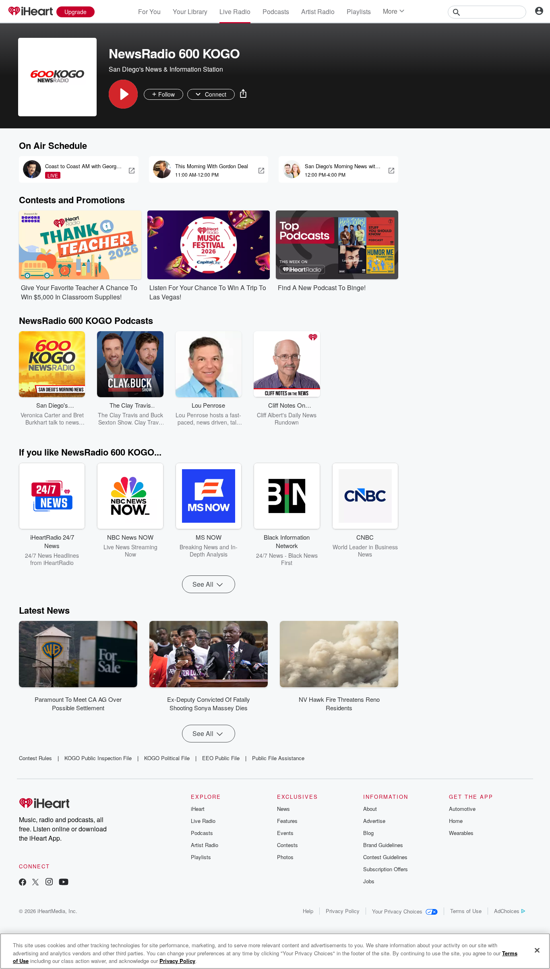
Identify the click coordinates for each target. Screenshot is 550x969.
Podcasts (276, 11)
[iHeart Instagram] (49, 882)
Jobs (368, 881)
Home (456, 821)
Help (308, 911)
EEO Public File (221, 758)
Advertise (374, 821)
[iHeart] (30, 12)
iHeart (198, 808)
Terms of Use (466, 911)
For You (149, 11)
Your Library (190, 11)
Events (285, 833)
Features (287, 821)
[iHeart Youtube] (63, 882)
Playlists (359, 11)
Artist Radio (318, 11)
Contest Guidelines (385, 857)
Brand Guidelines (383, 845)
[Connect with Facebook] (22, 882)
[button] (123, 94)
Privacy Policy (343, 911)
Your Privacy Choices (397, 911)
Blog (368, 833)
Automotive (462, 808)
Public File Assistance (278, 758)
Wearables (461, 833)
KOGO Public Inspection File (98, 758)
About (370, 808)
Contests (287, 845)
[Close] (537, 950)
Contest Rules (35, 758)
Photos (285, 857)
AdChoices (506, 911)
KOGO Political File (167, 758)
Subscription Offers (385, 869)
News (283, 808)
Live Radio (234, 11)
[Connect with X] (35, 882)
